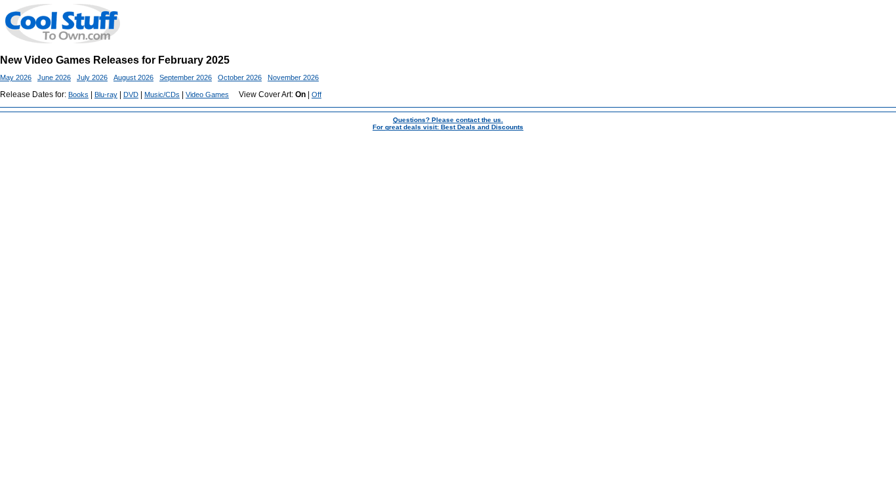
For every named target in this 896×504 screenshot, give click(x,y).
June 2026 (54, 77)
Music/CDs (162, 94)
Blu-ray (105, 94)
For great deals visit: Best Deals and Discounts (448, 127)
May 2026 (15, 77)
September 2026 (185, 77)
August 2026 (133, 77)
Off (316, 94)
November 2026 (293, 77)
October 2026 (240, 77)
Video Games (207, 94)
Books (78, 94)
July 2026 (92, 77)
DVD (130, 94)
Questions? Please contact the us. (448, 119)
